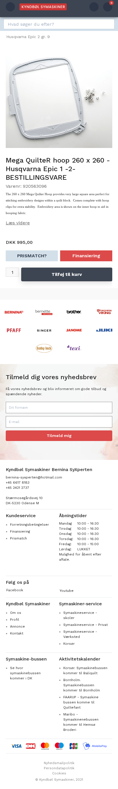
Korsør (69, 644)
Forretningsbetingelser (29, 525)
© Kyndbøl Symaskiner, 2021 (59, 780)
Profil (14, 620)
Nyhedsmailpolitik (59, 763)
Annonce (17, 626)
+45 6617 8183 (18, 482)
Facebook (14, 590)
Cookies (59, 773)
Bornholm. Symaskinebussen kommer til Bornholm (81, 685)
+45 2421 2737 (17, 488)
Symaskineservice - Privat (85, 625)
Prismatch (18, 538)
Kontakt (16, 633)
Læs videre (18, 223)
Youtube (67, 591)
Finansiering (86, 255)
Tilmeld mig (59, 435)
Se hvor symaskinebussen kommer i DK (25, 673)
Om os (15, 613)
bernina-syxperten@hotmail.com (34, 477)
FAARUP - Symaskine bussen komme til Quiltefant (81, 702)
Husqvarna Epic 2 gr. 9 (28, 36)
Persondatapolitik (59, 768)
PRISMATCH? (32, 255)
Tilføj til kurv (67, 274)
